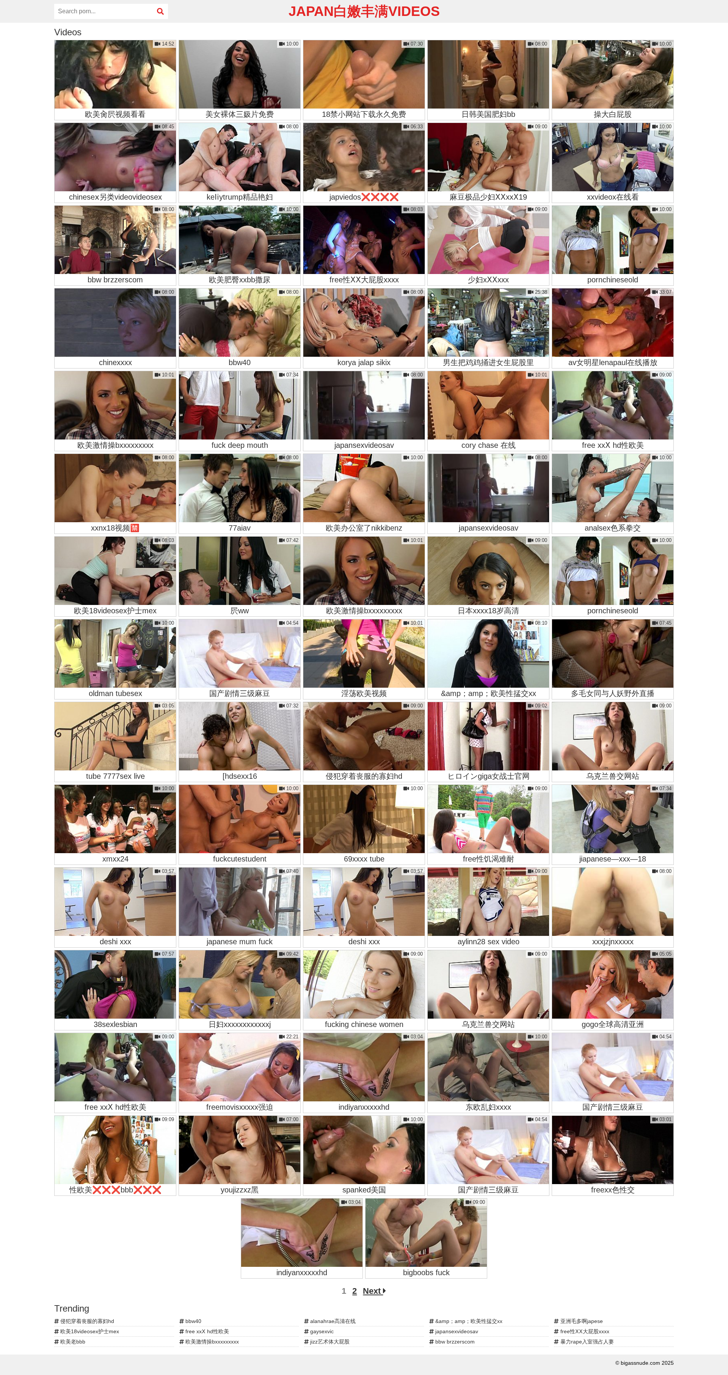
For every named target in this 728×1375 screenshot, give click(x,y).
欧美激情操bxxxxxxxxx (211, 1342)
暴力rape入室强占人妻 (586, 1342)
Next (373, 1291)
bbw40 (192, 1321)
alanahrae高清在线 (332, 1321)
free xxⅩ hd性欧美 (206, 1331)
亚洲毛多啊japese (581, 1321)
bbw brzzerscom (454, 1342)
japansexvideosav (456, 1331)
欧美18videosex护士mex (89, 1331)
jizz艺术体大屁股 (329, 1342)
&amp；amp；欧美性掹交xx (468, 1321)
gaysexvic (321, 1331)
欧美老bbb (72, 1342)
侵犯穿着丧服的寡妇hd (86, 1321)
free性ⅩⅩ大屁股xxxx (584, 1331)
